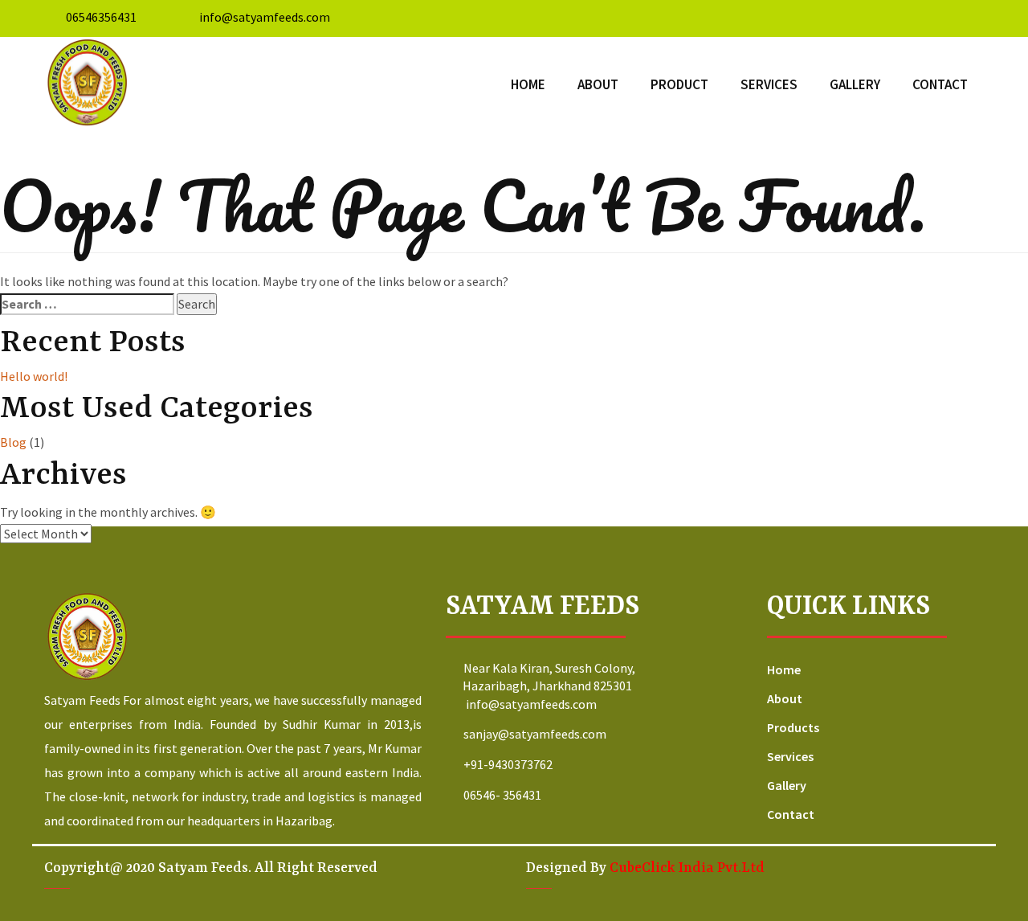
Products (793, 727)
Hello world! (33, 376)
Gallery (855, 84)
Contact (940, 84)
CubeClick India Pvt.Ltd (687, 868)
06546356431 (101, 17)
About (597, 84)
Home (528, 84)
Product (679, 84)
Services (769, 84)
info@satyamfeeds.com (263, 17)
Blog (13, 442)
